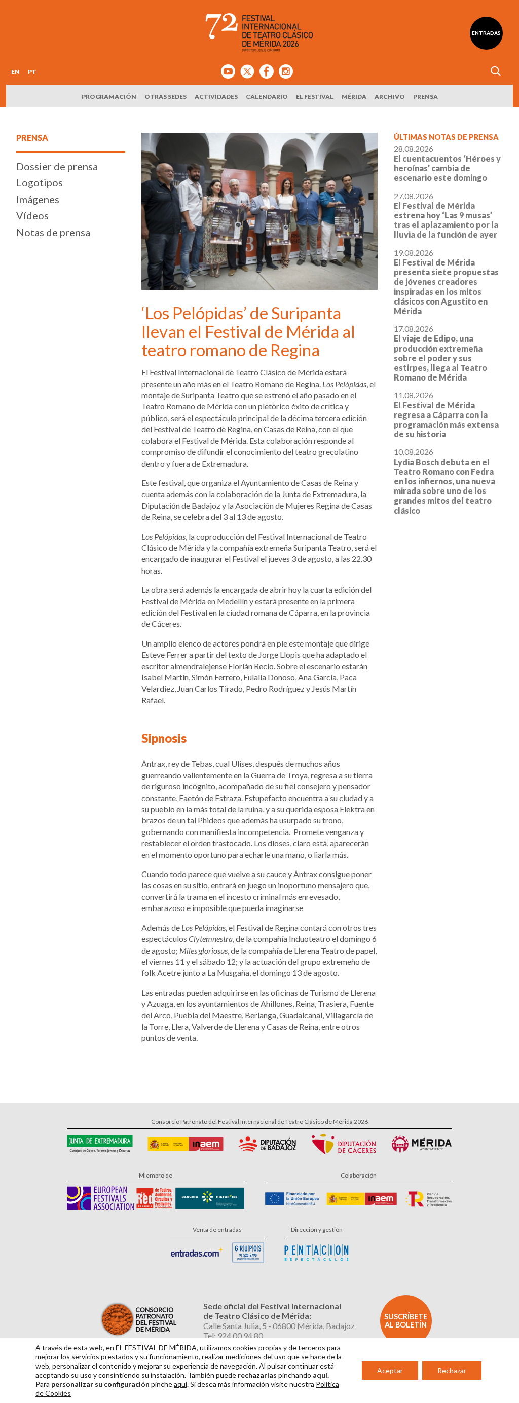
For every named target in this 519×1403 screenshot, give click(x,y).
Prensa (425, 96)
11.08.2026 (446, 414)
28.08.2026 (447, 163)
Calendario (267, 96)
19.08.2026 (446, 282)
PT (32, 71)
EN (15, 71)
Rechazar (451, 1370)
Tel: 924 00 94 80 (233, 1335)
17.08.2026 (440, 353)
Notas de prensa (53, 232)
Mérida (354, 96)
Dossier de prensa (57, 166)
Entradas (486, 33)
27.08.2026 (446, 215)
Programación (109, 96)
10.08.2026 (444, 481)
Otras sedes (165, 96)
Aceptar (390, 1370)
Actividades (216, 96)
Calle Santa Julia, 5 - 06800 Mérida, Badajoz (279, 1326)
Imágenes (37, 199)
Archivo (390, 96)
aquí (180, 1384)
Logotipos (39, 182)
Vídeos (32, 215)
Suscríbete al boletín (405, 1320)
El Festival (314, 96)
